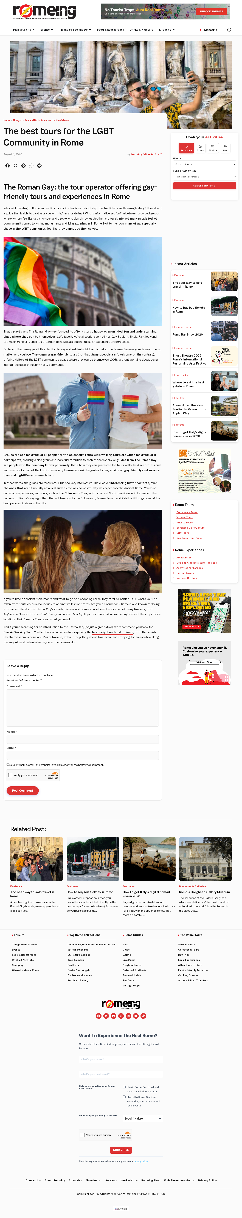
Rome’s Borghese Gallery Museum (204, 892)
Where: (177, 158)
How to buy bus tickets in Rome (90, 892)
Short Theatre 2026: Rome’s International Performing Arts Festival (190, 359)
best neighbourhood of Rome (112, 632)
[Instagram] (128, 1016)
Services (111, 1180)
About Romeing (54, 1180)
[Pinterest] (121, 1016)
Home (7, 120)
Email (11, 748)
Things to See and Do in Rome (30, 120)
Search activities (203, 186)
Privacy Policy (141, 1161)
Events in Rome (183, 327)
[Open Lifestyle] (173, 30)
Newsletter (94, 1180)
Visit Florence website (179, 1180)
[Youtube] (136, 1016)
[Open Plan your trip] (33, 30)
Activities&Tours (59, 120)
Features (179, 275)
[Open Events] (52, 30)
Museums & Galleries (192, 886)
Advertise (75, 1180)
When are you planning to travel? (98, 1115)
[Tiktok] (143, 1016)
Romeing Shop (151, 1180)
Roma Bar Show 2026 (188, 334)
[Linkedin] (113, 1016)
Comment (14, 686)
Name (12, 731)
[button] (8, 166)
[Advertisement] (204, 231)
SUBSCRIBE (121, 1150)
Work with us (129, 1180)
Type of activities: (184, 171)
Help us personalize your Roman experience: (97, 1087)
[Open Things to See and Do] (90, 30)
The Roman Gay (40, 331)
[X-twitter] (106, 1016)
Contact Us (33, 1180)
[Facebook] (99, 1016)
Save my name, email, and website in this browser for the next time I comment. (56, 765)
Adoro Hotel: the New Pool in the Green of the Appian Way (189, 409)
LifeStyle (179, 398)
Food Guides (181, 375)
